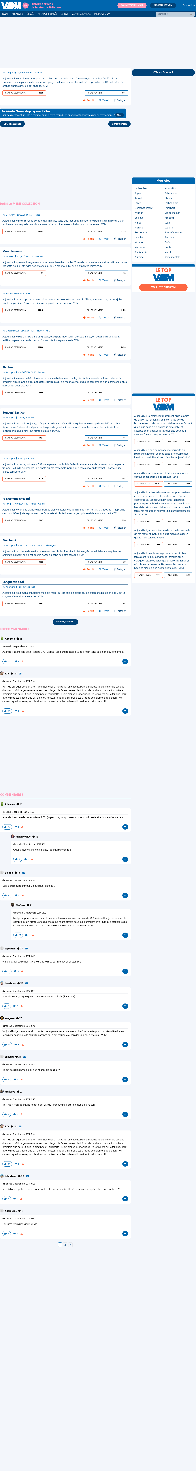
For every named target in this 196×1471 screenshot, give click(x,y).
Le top (64, 14)
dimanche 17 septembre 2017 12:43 (18, 1099)
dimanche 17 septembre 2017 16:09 (18, 1184)
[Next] (70, 1245)
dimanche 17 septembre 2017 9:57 (18, 991)
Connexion (189, 5)
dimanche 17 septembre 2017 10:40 (18, 1026)
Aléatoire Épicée (47, 14)
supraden (10, 949)
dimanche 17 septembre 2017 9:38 (18, 880)
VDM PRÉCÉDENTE (12, 124)
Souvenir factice (13, 412)
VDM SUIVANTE (119, 124)
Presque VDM (102, 14)
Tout (5, 14)
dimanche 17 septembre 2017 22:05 (19, 1219)
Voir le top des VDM (163, 287)
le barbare (11, 1176)
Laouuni (9, 1057)
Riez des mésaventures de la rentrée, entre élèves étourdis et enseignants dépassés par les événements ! (62, 113)
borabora (10, 983)
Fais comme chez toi (16, 499)
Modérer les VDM (163, 5)
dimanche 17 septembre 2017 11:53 (18, 1065)
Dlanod (9, 873)
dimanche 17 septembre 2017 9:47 (18, 956)
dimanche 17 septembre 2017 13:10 (18, 681)
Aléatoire (17, 14)
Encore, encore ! (65, 622)
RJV (7, 674)
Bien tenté (9, 540)
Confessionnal (81, 14)
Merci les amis (12, 251)
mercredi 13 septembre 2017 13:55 (18, 646)
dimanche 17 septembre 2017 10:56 (29, 913)
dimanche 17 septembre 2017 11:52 (29, 844)
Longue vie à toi (13, 582)
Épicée (30, 14)
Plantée (7, 367)
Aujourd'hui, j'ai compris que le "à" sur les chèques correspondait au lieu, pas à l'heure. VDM (161, 475)
